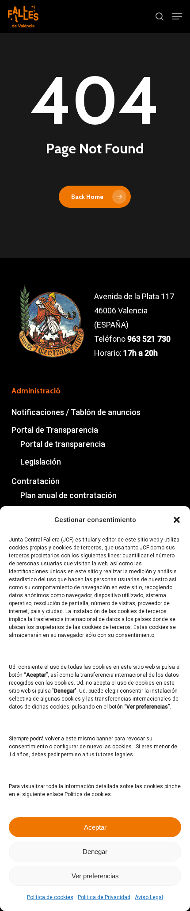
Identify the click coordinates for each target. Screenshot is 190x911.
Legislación (40, 461)
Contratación (35, 481)
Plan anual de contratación (68, 495)
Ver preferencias (95, 876)
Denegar (95, 851)
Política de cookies (50, 897)
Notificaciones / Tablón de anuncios (76, 412)
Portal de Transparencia (54, 430)
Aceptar (95, 827)
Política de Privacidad (104, 897)
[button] (176, 519)
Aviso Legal (149, 897)
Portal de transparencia (62, 444)
